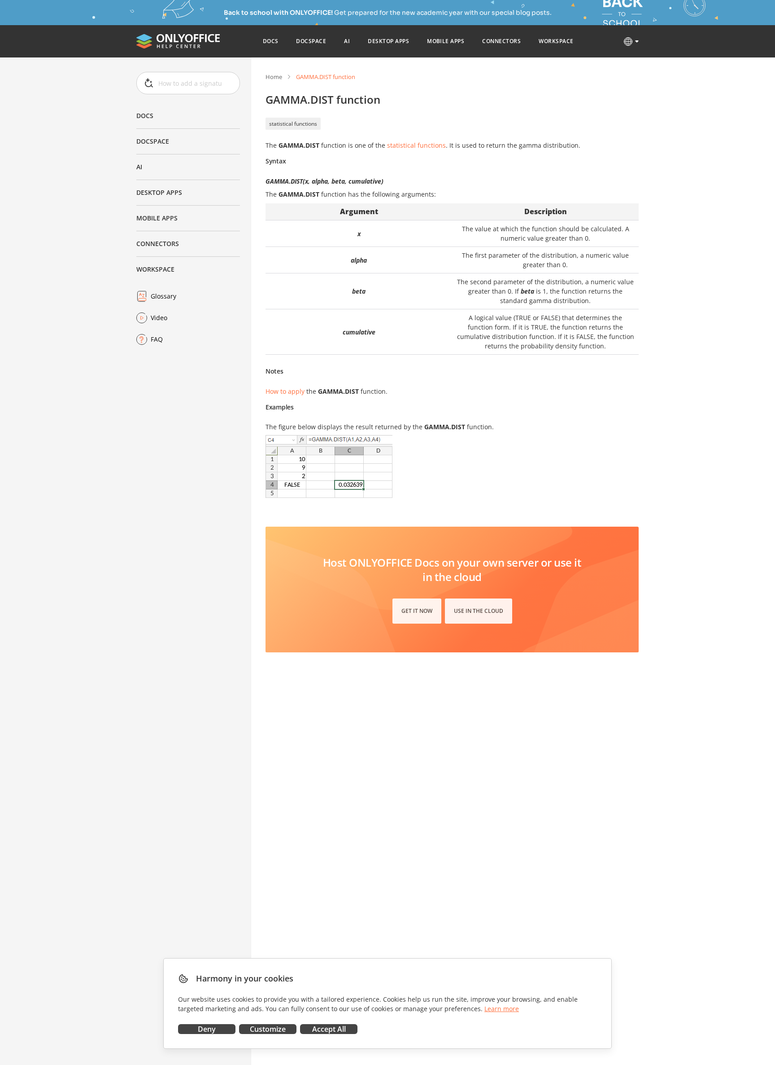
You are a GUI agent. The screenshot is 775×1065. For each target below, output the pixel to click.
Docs (144, 115)
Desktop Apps (159, 192)
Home (274, 77)
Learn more (501, 1008)
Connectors (157, 243)
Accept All (329, 1029)
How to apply (285, 391)
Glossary (163, 296)
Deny (207, 1029)
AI (139, 167)
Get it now (416, 611)
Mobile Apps (157, 218)
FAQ (157, 339)
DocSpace (152, 141)
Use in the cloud (478, 611)
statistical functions (293, 124)
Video (159, 317)
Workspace (155, 269)
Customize (268, 1029)
